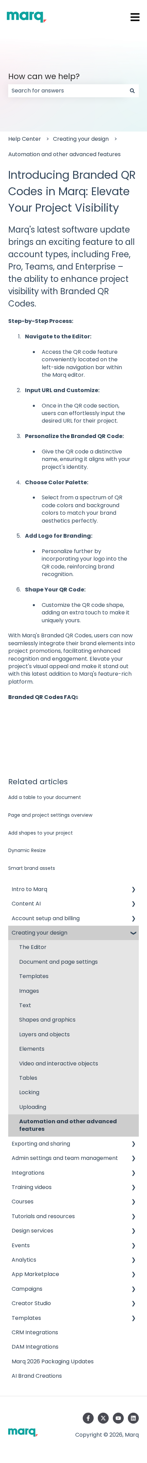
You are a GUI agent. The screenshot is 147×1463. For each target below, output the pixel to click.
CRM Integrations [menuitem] (35, 1332)
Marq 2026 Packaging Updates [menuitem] (53, 1361)
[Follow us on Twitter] (103, 1418)
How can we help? (44, 76)
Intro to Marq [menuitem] (29, 889)
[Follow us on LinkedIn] (133, 1418)
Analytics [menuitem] (24, 1260)
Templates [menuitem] (34, 976)
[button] (133, 890)
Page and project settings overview (50, 815)
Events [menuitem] (21, 1245)
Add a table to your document (44, 797)
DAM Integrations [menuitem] (35, 1347)
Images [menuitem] (29, 991)
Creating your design (81, 139)
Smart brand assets (31, 868)
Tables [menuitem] (28, 1078)
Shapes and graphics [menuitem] (47, 1020)
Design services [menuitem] (32, 1231)
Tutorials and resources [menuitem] (43, 1216)
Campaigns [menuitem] (27, 1289)
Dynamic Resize (27, 850)
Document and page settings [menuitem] (58, 962)
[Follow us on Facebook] (88, 1418)
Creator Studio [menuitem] (31, 1303)
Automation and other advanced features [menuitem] (68, 1125)
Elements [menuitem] (31, 1049)
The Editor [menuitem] (32, 947)
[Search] (132, 90)
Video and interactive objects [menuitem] (58, 1063)
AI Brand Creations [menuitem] (37, 1376)
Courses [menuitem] (23, 1201)
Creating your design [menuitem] (39, 933)
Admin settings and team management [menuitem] (65, 1158)
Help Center (24, 139)
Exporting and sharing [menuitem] (41, 1144)
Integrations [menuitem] (28, 1173)
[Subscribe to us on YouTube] (118, 1418)
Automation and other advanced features (64, 154)
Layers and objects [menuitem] (44, 1034)
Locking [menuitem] (29, 1092)
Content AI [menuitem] (26, 904)
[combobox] (67, 90)
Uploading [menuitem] (32, 1107)
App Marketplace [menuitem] (35, 1274)
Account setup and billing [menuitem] (46, 918)
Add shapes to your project (40, 832)
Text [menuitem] (25, 1005)
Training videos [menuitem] (32, 1187)
